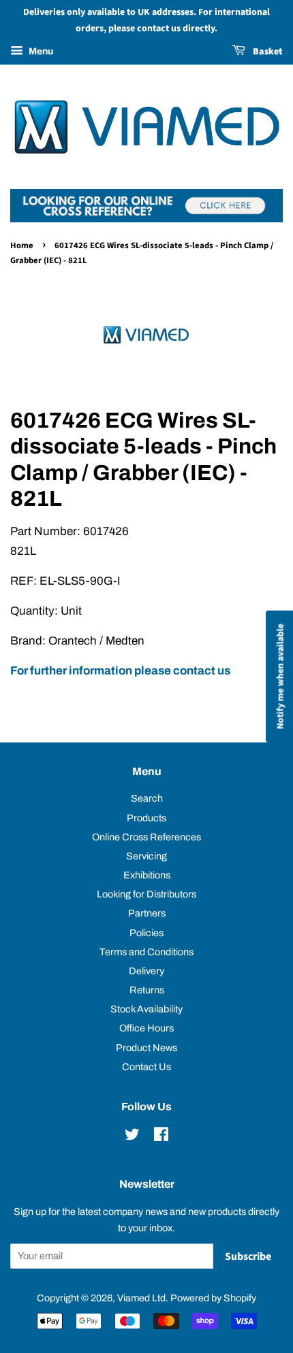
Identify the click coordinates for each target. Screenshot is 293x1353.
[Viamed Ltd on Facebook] (161, 1136)
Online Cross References (146, 837)
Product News (146, 1047)
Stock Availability (146, 1009)
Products (146, 817)
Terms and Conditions (146, 951)
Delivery (146, 970)
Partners (147, 913)
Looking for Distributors (146, 894)
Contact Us (146, 1066)
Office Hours (146, 1028)
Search (147, 798)
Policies (146, 932)
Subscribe (248, 1256)
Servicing (146, 856)
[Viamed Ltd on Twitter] (132, 1136)
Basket (267, 51)
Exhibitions (146, 875)
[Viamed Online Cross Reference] (146, 218)
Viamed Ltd (141, 1297)
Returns (146, 989)
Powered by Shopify (213, 1297)
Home (21, 245)
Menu (40, 51)
